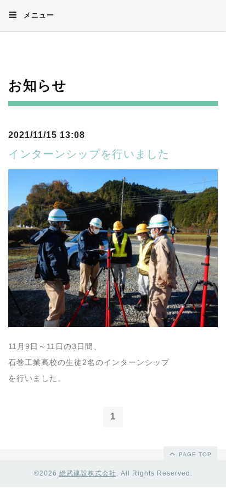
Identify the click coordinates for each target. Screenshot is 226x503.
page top (194, 454)
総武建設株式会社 (87, 473)
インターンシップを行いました (89, 154)
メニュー (37, 15)
